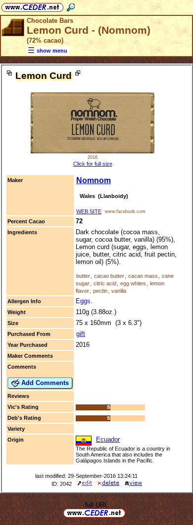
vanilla (118, 291)
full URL (96, 505)
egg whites (133, 283)
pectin (100, 291)
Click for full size (92, 164)
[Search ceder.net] (71, 5)
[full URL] (129, 512)
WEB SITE (88, 211)
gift (80, 333)
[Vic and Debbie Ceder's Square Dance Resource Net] (32, 5)
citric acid (105, 283)
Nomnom (93, 180)
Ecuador (108, 439)
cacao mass (143, 276)
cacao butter (109, 276)
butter (83, 276)
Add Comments (44, 383)
